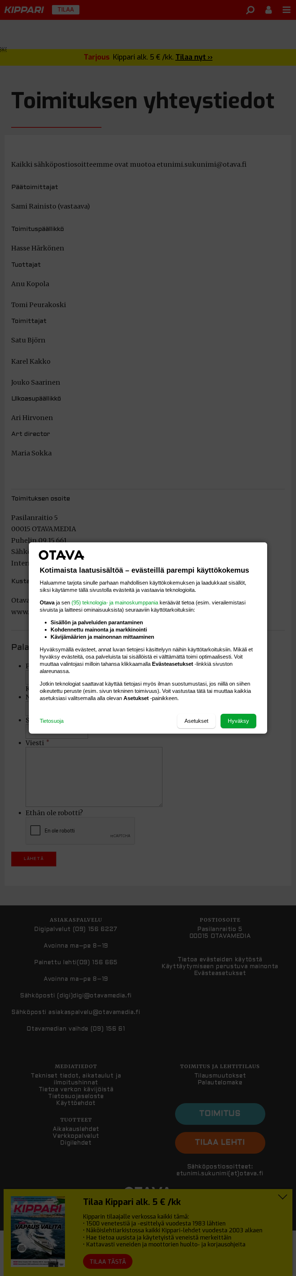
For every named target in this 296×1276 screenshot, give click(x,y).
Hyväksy (238, 721)
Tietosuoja (52, 721)
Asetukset (196, 721)
